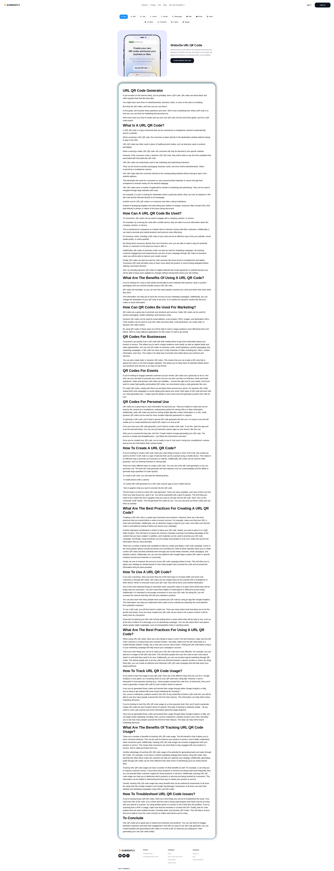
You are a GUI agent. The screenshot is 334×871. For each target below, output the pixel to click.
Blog (165, 5)
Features (145, 5)
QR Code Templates (176, 5)
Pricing (152, 5)
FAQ (159, 5)
